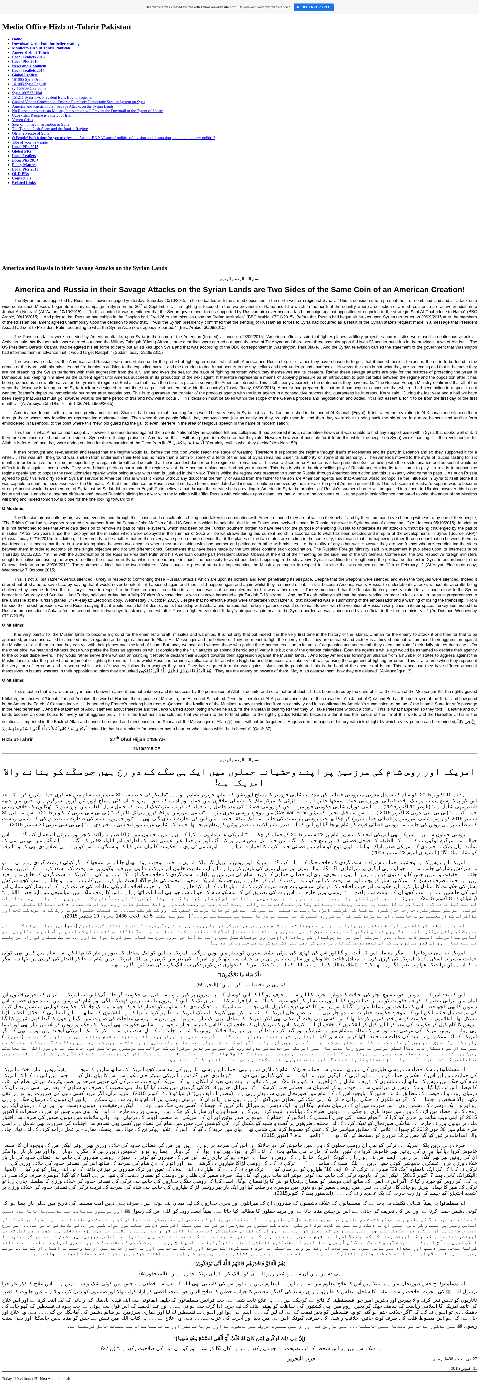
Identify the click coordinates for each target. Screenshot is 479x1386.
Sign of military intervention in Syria (40, 124)
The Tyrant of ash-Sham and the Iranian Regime (50, 129)
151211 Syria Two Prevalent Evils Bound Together (52, 97)
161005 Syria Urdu (27, 79)
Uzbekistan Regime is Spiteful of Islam (42, 115)
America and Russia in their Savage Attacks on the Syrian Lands (63, 106)
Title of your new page (30, 142)
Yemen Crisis (22, 120)
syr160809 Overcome (29, 88)
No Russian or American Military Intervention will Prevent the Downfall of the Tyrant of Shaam (87, 111)
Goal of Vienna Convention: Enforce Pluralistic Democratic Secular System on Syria (78, 102)
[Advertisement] (239, 225)
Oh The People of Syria (30, 133)
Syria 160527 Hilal (27, 93)
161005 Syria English (29, 84)
